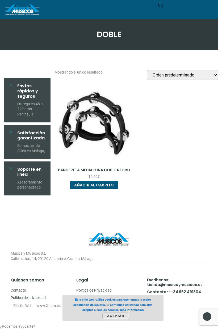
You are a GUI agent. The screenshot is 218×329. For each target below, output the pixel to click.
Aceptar (115, 315)
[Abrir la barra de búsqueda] (161, 5)
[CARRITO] (188, 12)
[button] (209, 12)
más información (132, 310)
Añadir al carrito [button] (94, 185)
